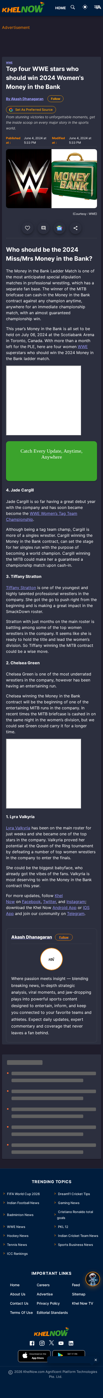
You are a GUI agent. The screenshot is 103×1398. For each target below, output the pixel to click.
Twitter (49, 901)
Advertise (45, 1294)
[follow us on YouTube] (61, 1343)
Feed (76, 1285)
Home (15, 1285)
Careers (43, 1285)
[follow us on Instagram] (42, 1343)
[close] (95, 1360)
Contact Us (19, 1303)
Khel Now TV (82, 1303)
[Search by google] (72, 8)
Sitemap (79, 1294)
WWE (9, 62)
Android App (64, 907)
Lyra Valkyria (18, 827)
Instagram (75, 901)
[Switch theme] (85, 8)
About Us (18, 1294)
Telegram (75, 913)
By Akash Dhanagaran (25, 99)
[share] (76, 228)
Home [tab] (60, 8)
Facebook (31, 901)
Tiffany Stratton (21, 587)
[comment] (44, 228)
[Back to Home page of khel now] (23, 7)
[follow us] (60, 228)
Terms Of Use (21, 1312)
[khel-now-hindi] (98, 8)
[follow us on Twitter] (51, 1343)
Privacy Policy (48, 1303)
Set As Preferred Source (34, 110)
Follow (55, 99)
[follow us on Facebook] (32, 1343)
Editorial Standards (52, 1312)
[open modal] (93, 1279)
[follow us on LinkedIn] (71, 1343)
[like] (28, 228)
